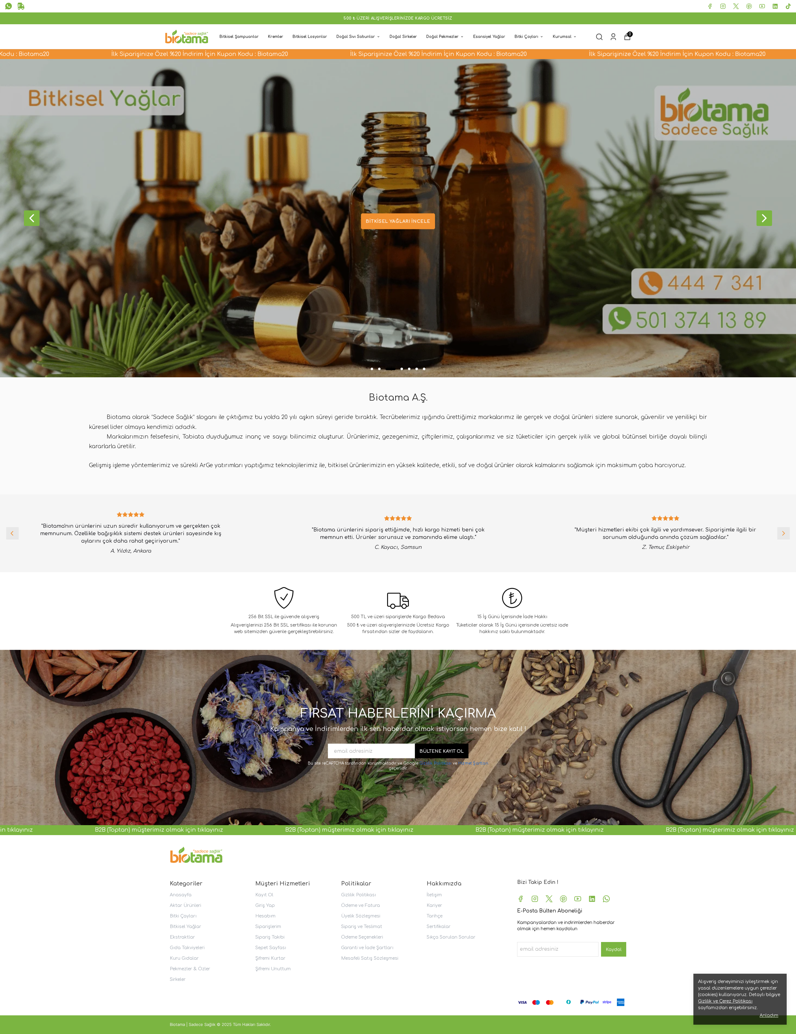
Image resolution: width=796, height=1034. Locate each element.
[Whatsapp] (606, 898)
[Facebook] (520, 898)
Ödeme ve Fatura (360, 905)
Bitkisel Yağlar (185, 926)
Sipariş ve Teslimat (361, 926)
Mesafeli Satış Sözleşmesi (369, 958)
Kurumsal (562, 36)
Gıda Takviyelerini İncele (398, 221)
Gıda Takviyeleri (187, 947)
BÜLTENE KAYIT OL (441, 751)
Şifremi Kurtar (270, 958)
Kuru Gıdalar (184, 958)
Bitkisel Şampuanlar (239, 36)
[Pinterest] (563, 898)
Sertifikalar (439, 926)
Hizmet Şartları (473, 763)
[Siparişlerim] (613, 37)
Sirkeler (178, 979)
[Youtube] (577, 898)
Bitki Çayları (526, 36)
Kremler (275, 36)
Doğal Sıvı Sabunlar (355, 36)
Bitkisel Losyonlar (310, 36)
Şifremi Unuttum (273, 969)
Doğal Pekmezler (442, 36)
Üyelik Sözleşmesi (360, 916)
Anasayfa (181, 895)
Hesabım (265, 916)
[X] (549, 898)
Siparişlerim (268, 926)
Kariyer (434, 905)
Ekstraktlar (182, 937)
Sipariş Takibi (270, 937)
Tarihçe (434, 916)
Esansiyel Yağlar (489, 36)
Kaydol (614, 949)
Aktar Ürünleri (185, 905)
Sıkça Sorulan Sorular (451, 937)
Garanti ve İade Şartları (367, 947)
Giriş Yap (265, 905)
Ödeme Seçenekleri (362, 937)
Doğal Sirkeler (403, 36)
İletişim (434, 895)
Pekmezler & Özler (190, 969)
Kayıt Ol (264, 895)
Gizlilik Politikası (436, 763)
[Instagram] (534, 898)
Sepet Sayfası (270, 947)
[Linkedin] (592, 898)
